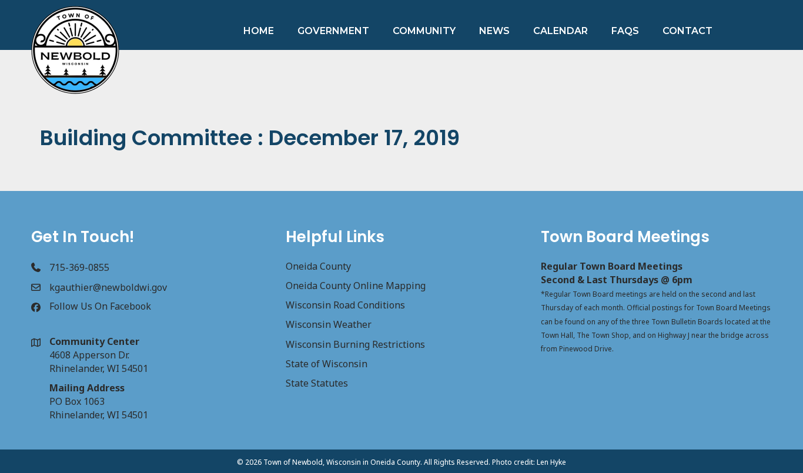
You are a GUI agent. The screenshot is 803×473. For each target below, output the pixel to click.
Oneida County (318, 266)
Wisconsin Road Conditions (345, 304)
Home (258, 30)
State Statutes (317, 383)
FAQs (625, 30)
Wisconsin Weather (329, 324)
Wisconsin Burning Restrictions (355, 344)
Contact (687, 30)
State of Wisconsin (326, 363)
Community (424, 30)
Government (333, 30)
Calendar (560, 30)
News (494, 30)
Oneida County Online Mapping (356, 285)
